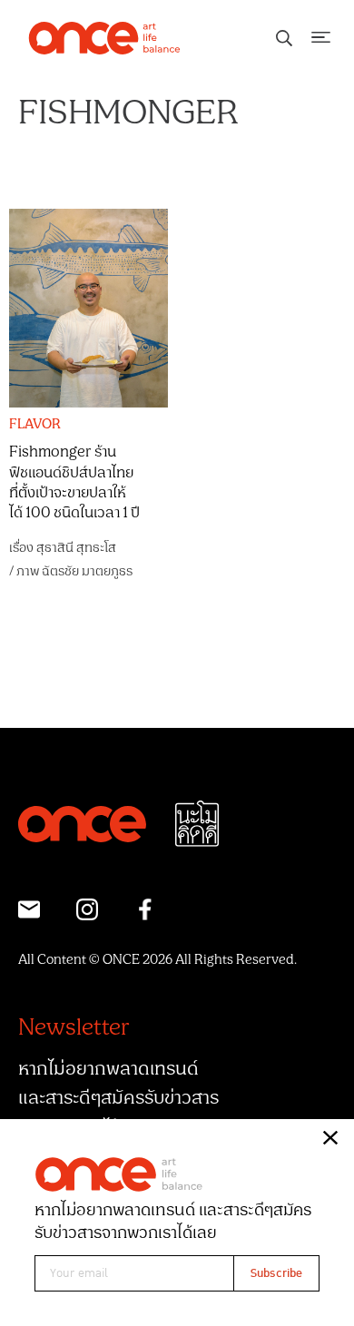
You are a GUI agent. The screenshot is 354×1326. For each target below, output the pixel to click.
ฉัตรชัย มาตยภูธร (87, 571)
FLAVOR (35, 424)
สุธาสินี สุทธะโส (76, 547)
